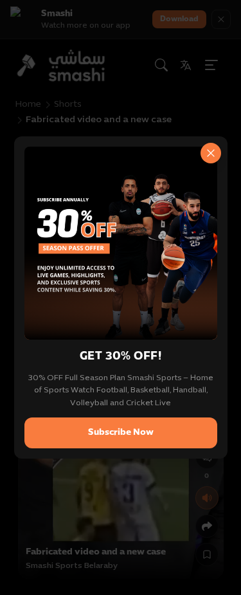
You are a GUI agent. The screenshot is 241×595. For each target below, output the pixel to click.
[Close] (211, 153)
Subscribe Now (121, 432)
